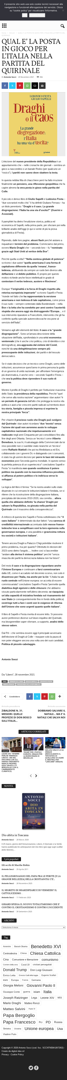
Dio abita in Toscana (15, 835)
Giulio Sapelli (31, 681)
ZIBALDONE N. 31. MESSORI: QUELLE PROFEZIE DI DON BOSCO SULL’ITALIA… (17, 715)
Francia (25, 980)
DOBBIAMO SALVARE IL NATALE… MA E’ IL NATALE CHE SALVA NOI (51, 714)
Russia (58, 1022)
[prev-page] (31, 776)
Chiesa (23, 953)
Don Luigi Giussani (41, 970)
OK (24, 15)
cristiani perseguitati (42, 964)
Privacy (5, 1054)
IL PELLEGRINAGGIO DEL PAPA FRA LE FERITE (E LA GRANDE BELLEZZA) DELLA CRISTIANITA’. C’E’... (31, 878)
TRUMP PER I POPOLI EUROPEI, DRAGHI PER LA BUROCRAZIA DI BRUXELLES (32, 755)
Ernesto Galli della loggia (28, 975)
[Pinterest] (20, 85)
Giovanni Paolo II (41, 985)
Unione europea (39, 1028)
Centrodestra (10, 953)
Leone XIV (47, 997)
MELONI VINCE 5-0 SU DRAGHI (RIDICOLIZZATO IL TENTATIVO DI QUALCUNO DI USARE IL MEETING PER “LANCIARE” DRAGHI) (54, 756)
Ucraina (17, 1029)
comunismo (50, 959)
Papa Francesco (19, 1022)
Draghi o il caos (16, 681)
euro (5, 980)
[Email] (35, 85)
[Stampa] (42, 85)
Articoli (12, 33)
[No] (63, 10)
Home (4, 33)
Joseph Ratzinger (15, 997)
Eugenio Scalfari (48, 975)
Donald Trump (15, 970)
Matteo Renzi (32, 1003)
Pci (40, 1022)
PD (48, 1022)
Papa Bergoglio (19, 1015)
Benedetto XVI (46, 946)
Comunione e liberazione (25, 959)
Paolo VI (32, 1009)
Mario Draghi (8, 684)
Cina (6, 959)
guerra (26, 991)
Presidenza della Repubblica (28, 684)
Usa (60, 1028)
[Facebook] (5, 85)
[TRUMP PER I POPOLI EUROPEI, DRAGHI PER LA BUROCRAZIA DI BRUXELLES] (33, 744)
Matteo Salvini (14, 1009)
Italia (47, 992)
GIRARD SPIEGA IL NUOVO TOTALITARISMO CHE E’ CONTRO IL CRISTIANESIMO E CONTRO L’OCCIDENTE (32, 906)
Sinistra (7, 1028)
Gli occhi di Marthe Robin (16, 865)
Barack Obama (20, 946)
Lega (34, 997)
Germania (36, 980)
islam (37, 991)
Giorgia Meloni (13, 985)
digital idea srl (17, 1051)
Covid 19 (25, 964)
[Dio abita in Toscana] (33, 811)
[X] (12, 85)
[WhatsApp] (27, 85)
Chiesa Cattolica (45, 953)
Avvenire (7, 946)
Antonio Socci (10, 77)
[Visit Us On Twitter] (31, 1067)
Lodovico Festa (46, 681)
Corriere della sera (10, 965)
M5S (60, 997)
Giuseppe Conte (11, 992)
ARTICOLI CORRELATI (33, 732)
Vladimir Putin (9, 1034)
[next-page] (36, 776)
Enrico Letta (9, 975)
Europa (15, 980)
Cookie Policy (17, 1054)
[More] (59, 696)
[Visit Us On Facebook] (36, 1067)
